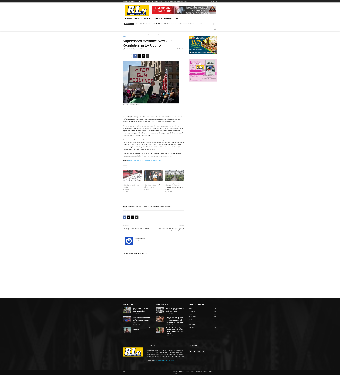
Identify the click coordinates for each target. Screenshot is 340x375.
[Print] (147, 56)
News (128, 34)
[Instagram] (211, 1)
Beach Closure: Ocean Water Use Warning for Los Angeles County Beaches (171, 229)
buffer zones (131, 206)
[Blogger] (190, 351)
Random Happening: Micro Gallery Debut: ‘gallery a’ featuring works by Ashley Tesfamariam (162, 24)
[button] (215, 29)
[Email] (143, 56)
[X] (214, 1)
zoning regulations (165, 206)
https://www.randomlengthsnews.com (144, 240)
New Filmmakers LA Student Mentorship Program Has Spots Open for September (142, 309)
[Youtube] (216, 1)
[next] (214, 24)
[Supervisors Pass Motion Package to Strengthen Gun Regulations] (132, 175)
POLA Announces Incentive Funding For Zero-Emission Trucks (136, 229)
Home (124, 34)
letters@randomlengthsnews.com (164, 360)
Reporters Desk (128, 48)
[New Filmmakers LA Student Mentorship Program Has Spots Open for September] (127, 310)
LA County (145, 206)
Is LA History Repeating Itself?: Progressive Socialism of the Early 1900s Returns (175, 309)
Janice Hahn (138, 206)
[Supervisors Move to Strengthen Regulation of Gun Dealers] (153, 175)
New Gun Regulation (154, 206)
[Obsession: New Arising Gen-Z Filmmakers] (127, 330)
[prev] (212, 24)
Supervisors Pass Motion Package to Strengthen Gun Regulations (131, 185)
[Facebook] (209, 1)
